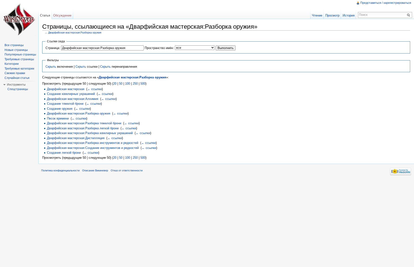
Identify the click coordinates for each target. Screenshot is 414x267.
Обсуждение (62, 15)
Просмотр (332, 15)
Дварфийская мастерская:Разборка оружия (74, 32)
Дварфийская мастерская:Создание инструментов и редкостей (93, 148)
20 (114, 83)
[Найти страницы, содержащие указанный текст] (409, 14)
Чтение (317, 15)
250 (135, 83)
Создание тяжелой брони (65, 103)
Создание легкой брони (64, 152)
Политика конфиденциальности (60, 170)
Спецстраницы (17, 89)
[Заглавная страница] (19, 19)
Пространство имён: (159, 48)
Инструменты (16, 84)
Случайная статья (17, 78)
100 (127, 83)
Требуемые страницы (19, 59)
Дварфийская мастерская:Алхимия (72, 99)
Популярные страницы (20, 54)
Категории (12, 63)
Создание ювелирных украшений (71, 94)
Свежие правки (15, 73)
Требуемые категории (19, 68)
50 (120, 83)
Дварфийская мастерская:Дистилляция (75, 138)
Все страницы (14, 45)
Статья (45, 15)
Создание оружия (59, 108)
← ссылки (94, 89)
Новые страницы (16, 50)
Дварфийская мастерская (65, 89)
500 (142, 83)
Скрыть (51, 66)
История (349, 15)
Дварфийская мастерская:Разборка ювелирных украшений (90, 133)
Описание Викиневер (95, 170)
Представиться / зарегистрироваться (385, 3)
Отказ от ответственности (127, 170)
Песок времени (58, 118)
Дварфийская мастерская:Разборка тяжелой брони (84, 123)
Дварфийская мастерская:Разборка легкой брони (83, 128)
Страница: (53, 48)
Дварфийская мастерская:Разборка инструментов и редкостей (92, 143)
